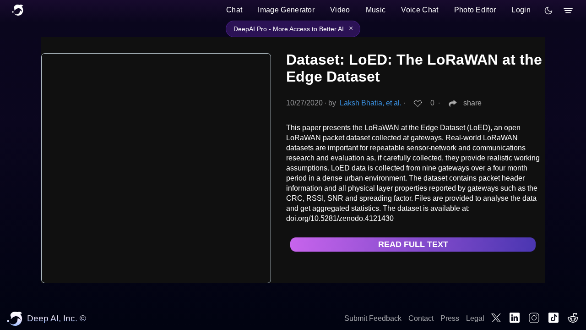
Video (340, 10)
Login (521, 10)
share (472, 103)
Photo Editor (475, 10)
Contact (421, 318)
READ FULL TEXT (413, 244)
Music (376, 10)
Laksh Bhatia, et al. (371, 103)
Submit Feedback (373, 318)
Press (449, 318)
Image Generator (286, 10)
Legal (475, 318)
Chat (234, 10)
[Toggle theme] (548, 10)
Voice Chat (419, 10)
